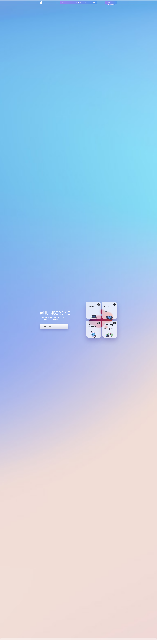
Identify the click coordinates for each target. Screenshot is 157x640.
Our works (64, 2)
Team (71, 2)
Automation (78, 2)
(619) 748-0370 (111, 2)
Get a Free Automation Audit (54, 326)
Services (86, 2)
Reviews (93, 2)
